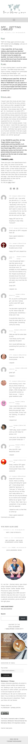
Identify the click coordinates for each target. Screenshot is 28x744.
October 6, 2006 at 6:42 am (19, 355)
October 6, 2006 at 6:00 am (20, 331)
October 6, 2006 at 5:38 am (20, 295)
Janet (11, 426)
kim (10, 196)
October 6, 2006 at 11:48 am (20, 426)
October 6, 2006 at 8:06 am (21, 369)
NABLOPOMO (10, 629)
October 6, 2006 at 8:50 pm (19, 476)
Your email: (4, 668)
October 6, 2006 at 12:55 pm (20, 446)
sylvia (11, 331)
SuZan (11, 228)
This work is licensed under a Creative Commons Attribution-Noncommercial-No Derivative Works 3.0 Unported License (14, 721)
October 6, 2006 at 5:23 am (19, 243)
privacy (13, 707)
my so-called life (20, 32)
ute (10, 381)
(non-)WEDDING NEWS (14, 550)
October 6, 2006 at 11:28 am (20, 402)
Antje (11, 461)
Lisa (10, 243)
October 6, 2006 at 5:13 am (20, 228)
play (9, 182)
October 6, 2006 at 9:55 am (19, 381)
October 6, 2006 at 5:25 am (21, 257)
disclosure (6, 707)
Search (3, 614)
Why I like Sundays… (14, 532)
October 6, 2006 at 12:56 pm (20, 461)
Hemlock (12, 295)
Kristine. (16, 44)
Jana (10, 354)
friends (14, 547)
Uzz (10, 476)
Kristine (12, 402)
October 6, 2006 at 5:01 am (18, 196)
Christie (12, 369)
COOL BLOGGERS (14, 626)
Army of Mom (12, 258)
